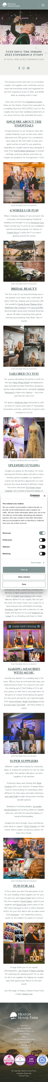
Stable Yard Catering (22, 595)
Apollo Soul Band (30, 701)
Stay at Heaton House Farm (24, 1031)
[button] (43, 5)
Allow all (24, 570)
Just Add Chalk (11, 796)
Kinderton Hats (21, 402)
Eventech (15, 914)
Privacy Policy (24, 1075)
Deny (24, 584)
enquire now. (27, 993)
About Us (24, 1025)
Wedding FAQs (24, 1042)
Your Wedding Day (24, 1028)
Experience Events (34, 101)
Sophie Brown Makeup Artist (30, 304)
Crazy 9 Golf (25, 897)
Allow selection (24, 577)
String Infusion (15, 701)
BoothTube (21, 904)
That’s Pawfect (31, 826)
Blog (24, 1036)
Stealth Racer (13, 232)
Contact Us (24, 1047)
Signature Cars (37, 222)
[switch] (42, 540)
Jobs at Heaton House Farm (24, 1039)
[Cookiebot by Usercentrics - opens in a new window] (30, 495)
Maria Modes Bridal (21, 382)
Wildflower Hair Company (15, 307)
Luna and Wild (37, 307)
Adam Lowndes (37, 970)
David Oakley (26, 901)
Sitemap (24, 1044)
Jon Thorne (23, 970)
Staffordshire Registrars (24, 150)
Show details (36, 563)
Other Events (24, 1033)
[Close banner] (44, 496)
